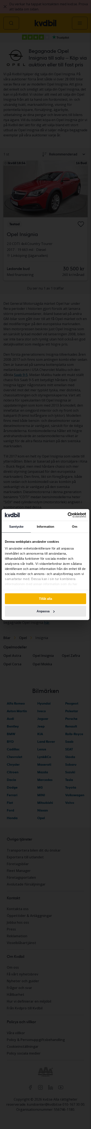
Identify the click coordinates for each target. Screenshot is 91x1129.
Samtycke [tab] (16, 526)
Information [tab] (45, 526)
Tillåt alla (45, 598)
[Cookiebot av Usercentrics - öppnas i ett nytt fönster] (67, 515)
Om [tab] (74, 526)
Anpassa (43, 611)
